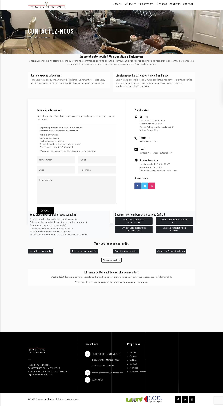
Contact (133, 364)
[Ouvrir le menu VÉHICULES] (130, 7)
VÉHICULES (130, 4)
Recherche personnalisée (84, 251)
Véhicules (134, 360)
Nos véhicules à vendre (40, 251)
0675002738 (97, 380)
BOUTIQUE (175, 4)
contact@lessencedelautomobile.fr (156, 152)
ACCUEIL (117, 4)
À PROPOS (162, 4)
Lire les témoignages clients (174, 229)
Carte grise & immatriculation (171, 251)
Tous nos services (111, 260)
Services (133, 356)
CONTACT (188, 4)
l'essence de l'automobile (48, 399)
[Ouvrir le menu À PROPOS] (161, 7)
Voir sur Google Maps (149, 130)
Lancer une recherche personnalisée (134, 229)
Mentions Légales (138, 371)
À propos (134, 368)
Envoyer (45, 211)
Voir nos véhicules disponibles (133, 221)
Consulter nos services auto (174, 221)
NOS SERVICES (146, 4)
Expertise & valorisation (126, 251)
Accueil (33, 37)
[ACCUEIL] (46, 5)
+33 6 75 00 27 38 (149, 141)
